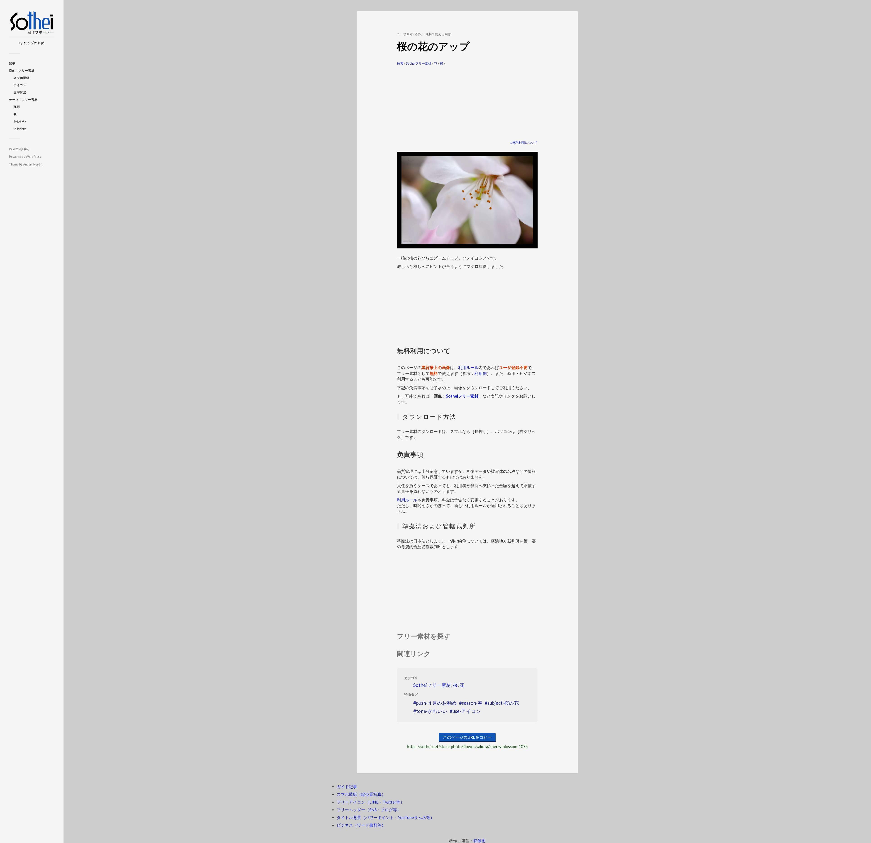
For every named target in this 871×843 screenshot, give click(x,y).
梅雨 (17, 107)
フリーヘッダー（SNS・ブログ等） (369, 809)
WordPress (33, 156)
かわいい (20, 121)
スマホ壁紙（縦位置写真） (361, 794)
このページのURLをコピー (467, 737)
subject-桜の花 (503, 703)
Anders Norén (32, 164)
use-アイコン (467, 711)
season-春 (472, 703)
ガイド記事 (347, 786)
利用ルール (468, 367)
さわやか (20, 128)
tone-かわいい (432, 711)
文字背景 (20, 92)
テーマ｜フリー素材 (23, 99)
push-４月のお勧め (436, 703)
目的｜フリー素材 (21, 70)
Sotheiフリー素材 (418, 63)
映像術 (24, 149)
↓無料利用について (524, 142)
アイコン (20, 85)
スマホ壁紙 (21, 78)
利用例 (481, 373)
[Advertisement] (467, 101)
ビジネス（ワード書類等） (361, 825)
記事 (12, 63)
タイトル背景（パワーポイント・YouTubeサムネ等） (385, 817)
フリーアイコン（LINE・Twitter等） (370, 801)
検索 (400, 63)
